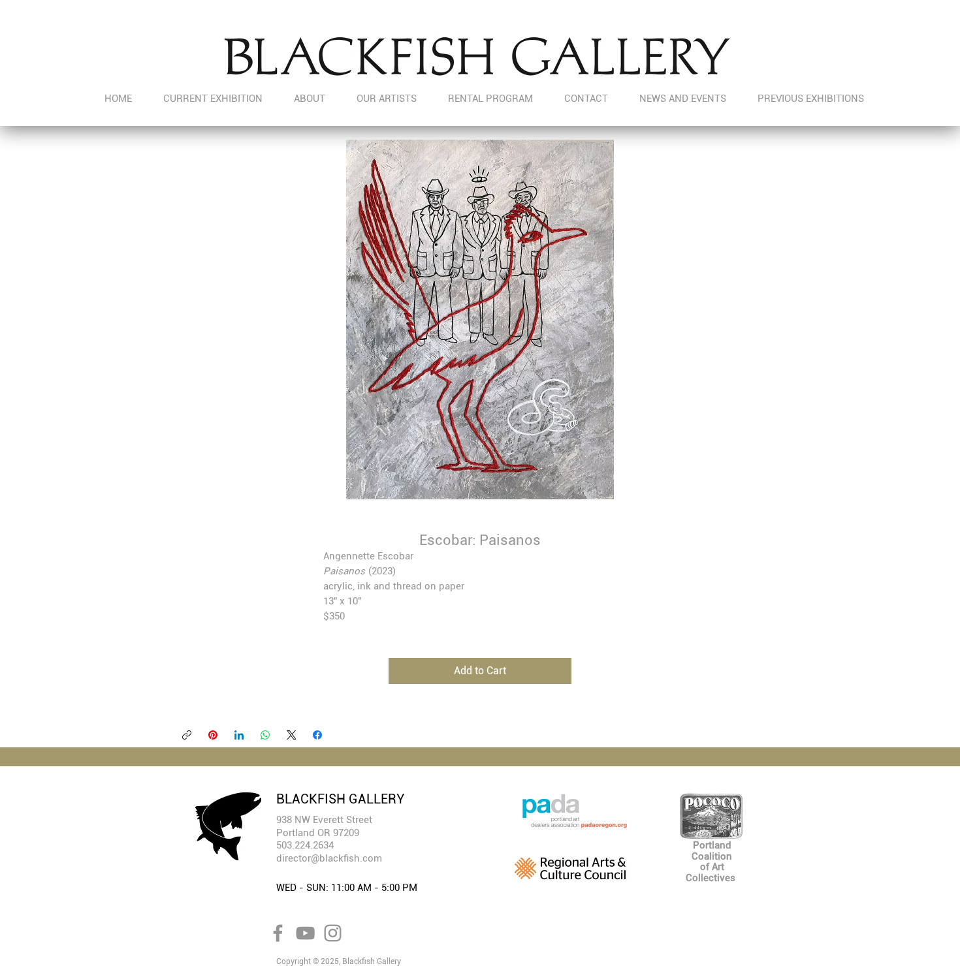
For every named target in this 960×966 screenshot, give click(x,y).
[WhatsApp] (265, 735)
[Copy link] (187, 735)
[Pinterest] (213, 735)
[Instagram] (332, 933)
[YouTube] (305, 933)
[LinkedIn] (239, 735)
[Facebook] (317, 735)
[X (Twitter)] (291, 735)
